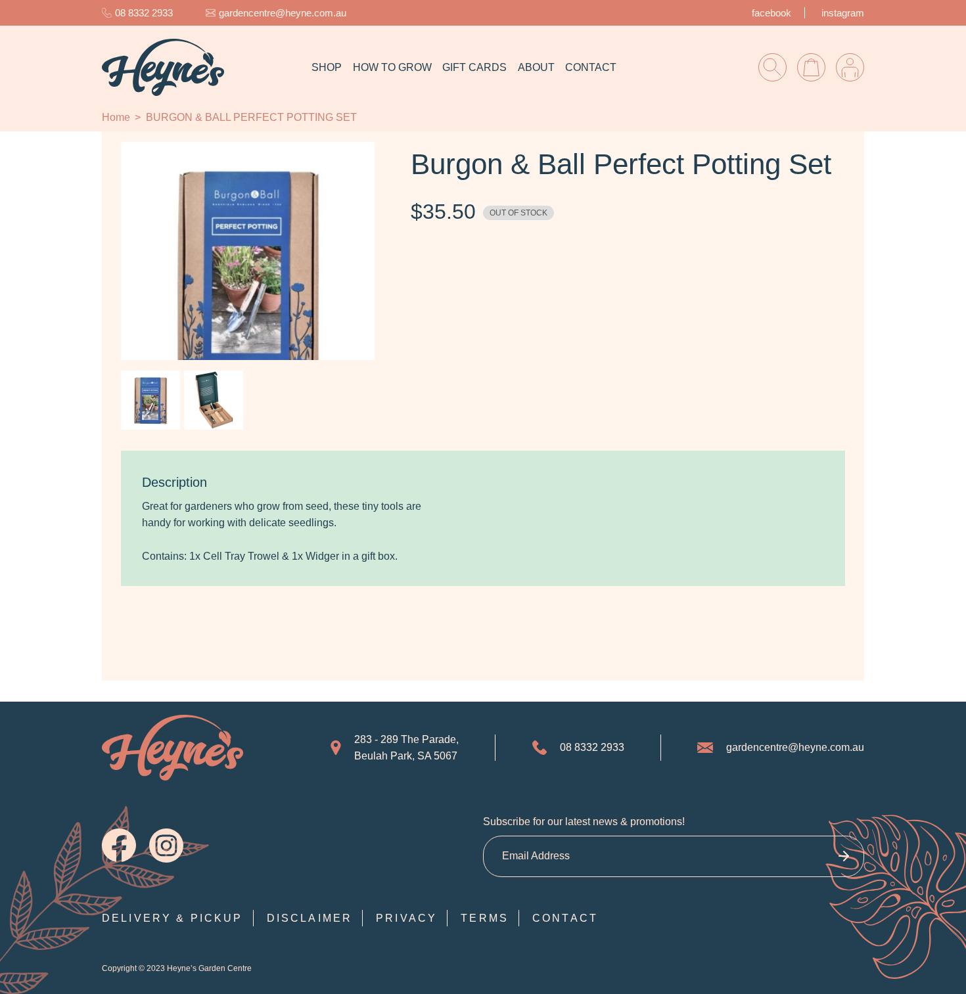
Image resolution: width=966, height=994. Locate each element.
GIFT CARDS (474, 67)
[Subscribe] (843, 856)
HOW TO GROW (392, 67)
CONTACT (590, 67)
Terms (485, 918)
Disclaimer (310, 918)
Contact (565, 918)
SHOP (326, 67)
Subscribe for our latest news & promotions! (584, 821)
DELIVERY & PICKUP (172, 918)
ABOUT (536, 67)
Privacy (406, 918)
